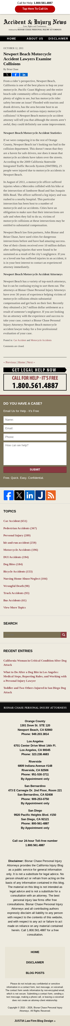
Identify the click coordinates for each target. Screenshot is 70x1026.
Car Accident (20, 340)
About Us (35, 38)
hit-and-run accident (19, 542)
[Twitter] (19, 495)
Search (64, 635)
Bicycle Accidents (18, 571)
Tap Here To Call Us (35, 8)
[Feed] (51, 495)
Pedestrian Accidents (20, 528)
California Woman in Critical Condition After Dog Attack (35, 663)
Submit (35, 469)
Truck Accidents (16, 593)
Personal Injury (17, 535)
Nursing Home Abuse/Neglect (25, 578)
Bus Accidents (15, 600)
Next (31, 362)
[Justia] (40, 495)
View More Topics (14, 607)
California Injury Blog (35, 25)
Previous (9, 362)
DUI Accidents (16, 557)
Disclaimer (58, 38)
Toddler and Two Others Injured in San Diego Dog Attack (34, 690)
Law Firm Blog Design (33, 1020)
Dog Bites (13, 564)
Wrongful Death (16, 586)
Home (11, 38)
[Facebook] (8, 495)
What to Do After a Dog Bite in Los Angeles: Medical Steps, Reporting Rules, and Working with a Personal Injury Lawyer (34, 676)
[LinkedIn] (29, 495)
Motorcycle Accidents (41, 340)
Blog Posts (35, 973)
